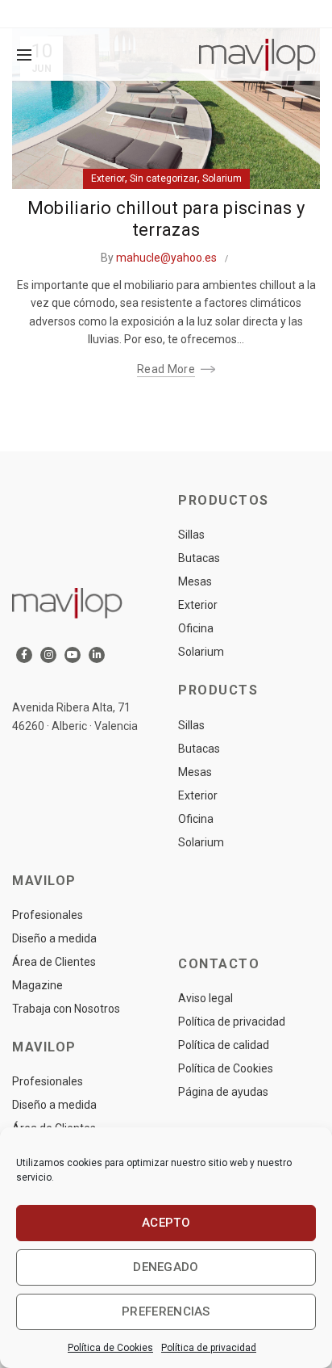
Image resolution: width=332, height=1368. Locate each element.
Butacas (199, 558)
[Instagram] (48, 655)
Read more (166, 369)
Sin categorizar (163, 178)
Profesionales (47, 915)
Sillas (191, 534)
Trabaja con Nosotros (66, 1008)
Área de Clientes (54, 961)
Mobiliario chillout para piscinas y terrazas (166, 218)
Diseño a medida (54, 938)
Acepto (166, 1222)
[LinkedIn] (97, 655)
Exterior (108, 178)
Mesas (195, 581)
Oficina (196, 628)
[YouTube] (72, 655)
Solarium (222, 178)
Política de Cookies (110, 1347)
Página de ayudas (223, 1091)
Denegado (165, 1267)
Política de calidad (223, 1045)
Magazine (37, 985)
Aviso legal (205, 998)
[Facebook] (24, 655)
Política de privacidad (208, 1347)
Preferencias (166, 1311)
